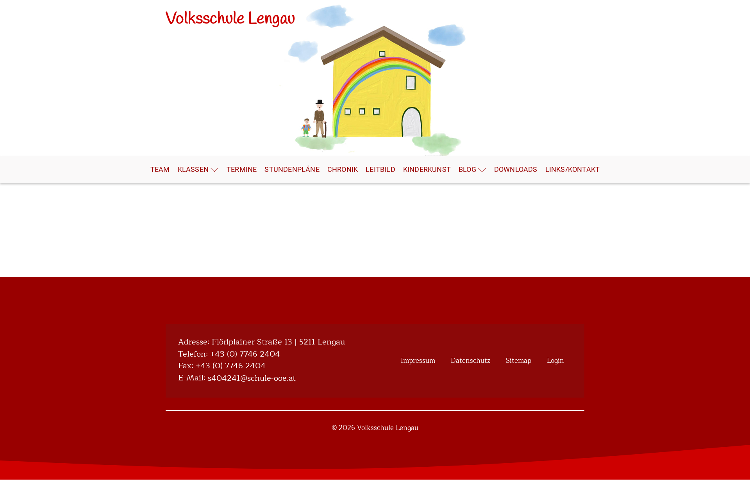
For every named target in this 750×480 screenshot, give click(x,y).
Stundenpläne (291, 169)
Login (555, 360)
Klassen (193, 169)
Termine (242, 169)
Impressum (418, 360)
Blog (467, 169)
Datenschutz (470, 360)
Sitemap (518, 360)
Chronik (342, 169)
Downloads (516, 169)
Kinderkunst (427, 169)
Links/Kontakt (572, 169)
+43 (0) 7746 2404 (245, 354)
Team (160, 169)
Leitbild (380, 169)
